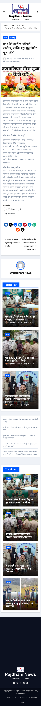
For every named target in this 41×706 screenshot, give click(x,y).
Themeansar (20, 694)
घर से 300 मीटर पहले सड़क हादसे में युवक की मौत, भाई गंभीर (19, 359)
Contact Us (33, 697)
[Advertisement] (20, 641)
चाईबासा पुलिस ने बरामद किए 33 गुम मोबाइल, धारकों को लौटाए (20, 318)
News (22, 702)
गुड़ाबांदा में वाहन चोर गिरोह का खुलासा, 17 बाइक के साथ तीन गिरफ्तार (17, 399)
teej (18, 62)
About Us (9, 697)
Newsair (32, 691)
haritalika (11, 62)
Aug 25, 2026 (29, 322)
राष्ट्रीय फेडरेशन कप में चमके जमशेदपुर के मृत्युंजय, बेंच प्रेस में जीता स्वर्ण (19, 603)
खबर (5, 38)
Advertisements (21, 697)
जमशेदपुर (12, 38)
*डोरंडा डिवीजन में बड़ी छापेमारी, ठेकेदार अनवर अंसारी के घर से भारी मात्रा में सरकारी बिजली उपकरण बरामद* (20, 453)
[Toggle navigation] (4, 12)
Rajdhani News (20, 16)
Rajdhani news (14, 322)
